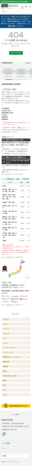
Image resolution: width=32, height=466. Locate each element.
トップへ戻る (15, 414)
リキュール (6, 333)
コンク (5, 338)
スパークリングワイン (9, 347)
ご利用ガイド (22, 92)
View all (28, 63)
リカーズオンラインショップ (12, 461)
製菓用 (5, 380)
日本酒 (5, 371)
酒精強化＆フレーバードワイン (11, 357)
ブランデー (6, 324)
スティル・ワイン (8, 352)
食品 (4, 385)
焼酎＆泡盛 (6, 361)
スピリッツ (6, 329)
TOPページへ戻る (16, 53)
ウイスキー (6, 319)
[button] (26, 6)
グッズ (5, 394)
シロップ (5, 343)
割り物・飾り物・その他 (10, 376)
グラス (5, 390)
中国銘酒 (5, 366)
